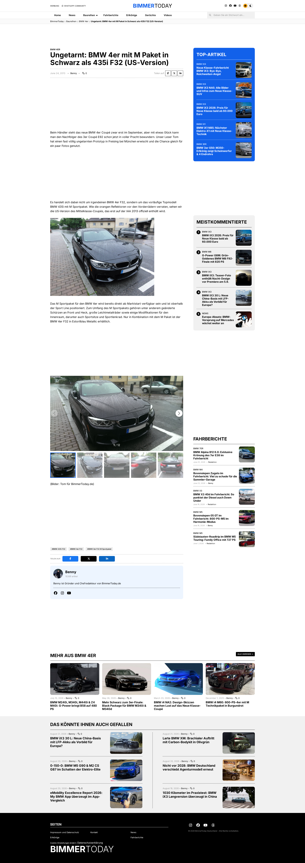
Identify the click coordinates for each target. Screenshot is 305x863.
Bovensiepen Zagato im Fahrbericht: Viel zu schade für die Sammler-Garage (215, 476)
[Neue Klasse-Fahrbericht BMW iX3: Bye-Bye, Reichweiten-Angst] (244, 70)
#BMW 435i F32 (58, 549)
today (152, 6)
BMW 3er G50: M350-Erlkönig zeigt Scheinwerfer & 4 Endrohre (214, 151)
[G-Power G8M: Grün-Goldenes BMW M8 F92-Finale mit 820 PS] (244, 258)
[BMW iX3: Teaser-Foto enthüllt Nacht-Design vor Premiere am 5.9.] (244, 278)
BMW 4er (83, 21)
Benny (73, 73)
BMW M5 (198, 512)
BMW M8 (206, 251)
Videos (168, 15)
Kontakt (94, 832)
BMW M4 (198, 469)
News (72, 15)
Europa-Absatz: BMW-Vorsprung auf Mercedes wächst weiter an (218, 320)
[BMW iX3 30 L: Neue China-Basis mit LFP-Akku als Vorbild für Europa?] (244, 298)
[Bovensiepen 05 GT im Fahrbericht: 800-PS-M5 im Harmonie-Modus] (247, 518)
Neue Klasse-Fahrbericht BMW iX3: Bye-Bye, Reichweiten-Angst (213, 71)
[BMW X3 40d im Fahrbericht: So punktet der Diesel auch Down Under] (247, 497)
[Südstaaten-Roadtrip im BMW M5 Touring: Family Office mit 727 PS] (247, 539)
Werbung (54, 6)
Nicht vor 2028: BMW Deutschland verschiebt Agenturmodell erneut (189, 767)
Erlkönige (131, 15)
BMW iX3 (201, 64)
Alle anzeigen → (245, 654)
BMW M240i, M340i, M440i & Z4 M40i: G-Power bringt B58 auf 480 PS (73, 706)
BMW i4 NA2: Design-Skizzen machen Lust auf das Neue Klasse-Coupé (177, 706)
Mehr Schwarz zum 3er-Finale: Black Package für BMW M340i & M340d (124, 706)
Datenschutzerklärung (90, 842)
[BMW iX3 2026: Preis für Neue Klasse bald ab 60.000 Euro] (244, 110)
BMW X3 (197, 490)
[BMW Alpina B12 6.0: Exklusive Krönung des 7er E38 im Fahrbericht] (247, 454)
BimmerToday (57, 21)
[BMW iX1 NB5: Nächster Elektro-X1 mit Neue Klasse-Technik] (244, 130)
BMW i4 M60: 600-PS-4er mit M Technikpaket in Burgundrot (227, 704)
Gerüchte (150, 15)
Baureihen (89, 15)
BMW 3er (202, 144)
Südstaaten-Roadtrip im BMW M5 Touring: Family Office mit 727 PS (214, 538)
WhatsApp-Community (75, 6)
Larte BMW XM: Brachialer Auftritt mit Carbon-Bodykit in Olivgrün (188, 740)
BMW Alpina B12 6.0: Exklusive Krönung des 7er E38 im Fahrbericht (212, 455)
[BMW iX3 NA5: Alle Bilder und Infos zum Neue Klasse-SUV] (244, 90)
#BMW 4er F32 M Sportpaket (99, 549)
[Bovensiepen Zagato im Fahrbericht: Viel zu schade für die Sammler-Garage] (247, 476)
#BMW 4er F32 (76, 549)
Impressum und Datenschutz (64, 832)
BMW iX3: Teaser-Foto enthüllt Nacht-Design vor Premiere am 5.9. (216, 278)
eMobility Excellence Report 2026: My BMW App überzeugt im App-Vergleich (76, 796)
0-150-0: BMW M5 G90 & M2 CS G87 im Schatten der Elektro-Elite (75, 767)
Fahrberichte (110, 15)
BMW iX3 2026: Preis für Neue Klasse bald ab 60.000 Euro (215, 111)
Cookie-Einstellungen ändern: (63, 843)
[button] (179, 413)
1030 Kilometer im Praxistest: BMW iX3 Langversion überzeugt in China (190, 794)
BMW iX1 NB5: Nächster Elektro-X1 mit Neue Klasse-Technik (214, 131)
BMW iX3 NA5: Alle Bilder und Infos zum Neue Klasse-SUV (214, 91)
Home (57, 15)
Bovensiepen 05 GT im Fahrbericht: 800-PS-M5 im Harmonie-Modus (211, 518)
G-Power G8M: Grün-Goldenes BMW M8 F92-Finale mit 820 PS (217, 258)
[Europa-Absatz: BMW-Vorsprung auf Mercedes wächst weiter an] (244, 319)
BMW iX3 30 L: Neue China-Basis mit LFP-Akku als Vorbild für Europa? (215, 300)
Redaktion (212, 462)
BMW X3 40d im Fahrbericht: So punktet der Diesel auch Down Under (213, 497)
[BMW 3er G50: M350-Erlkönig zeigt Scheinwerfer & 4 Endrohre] (244, 150)
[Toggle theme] (248, 5)
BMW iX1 (201, 124)
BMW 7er (198, 448)
